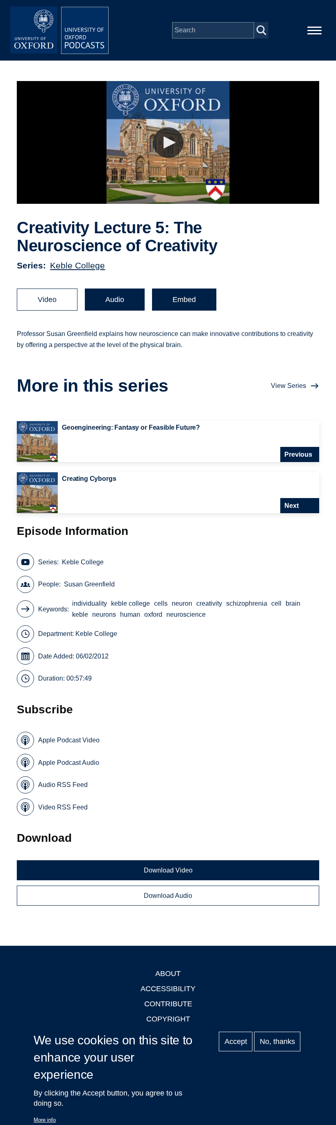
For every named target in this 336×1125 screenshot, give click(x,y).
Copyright (168, 1019)
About (168, 973)
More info (45, 1120)
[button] (168, 142)
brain (293, 603)
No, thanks (277, 1041)
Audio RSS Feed (63, 784)
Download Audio (168, 895)
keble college (130, 603)
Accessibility (168, 989)
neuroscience (186, 614)
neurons (104, 614)
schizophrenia (246, 603)
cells (161, 603)
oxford (153, 614)
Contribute (168, 1004)
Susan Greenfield (89, 584)
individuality (89, 603)
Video (47, 299)
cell (276, 603)
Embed (184, 299)
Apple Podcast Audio (68, 762)
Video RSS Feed (63, 807)
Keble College (77, 265)
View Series (288, 385)
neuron (182, 603)
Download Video (168, 870)
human (130, 614)
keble (80, 614)
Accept (236, 1041)
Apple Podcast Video (69, 740)
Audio (114, 299)
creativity (209, 603)
